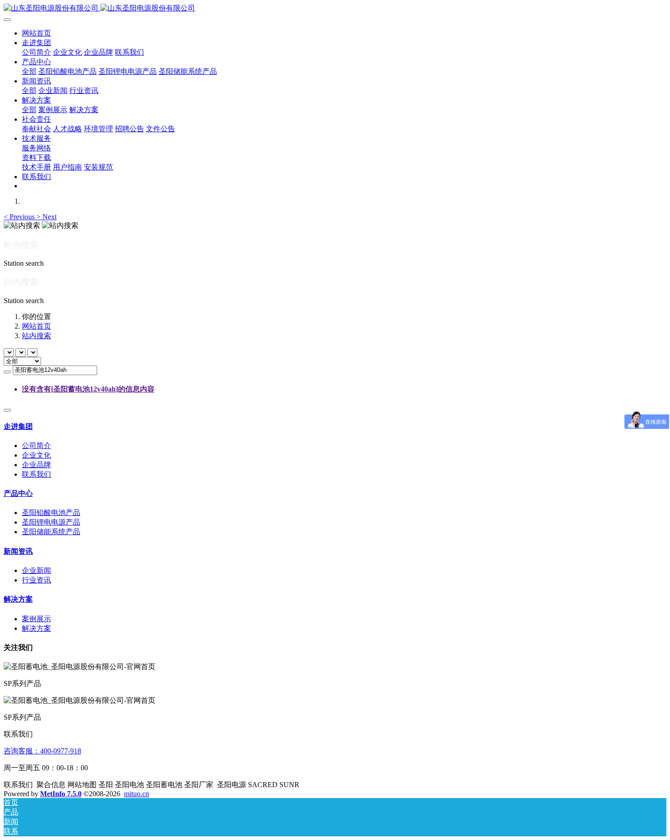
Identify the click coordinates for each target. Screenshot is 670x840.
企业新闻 (36, 570)
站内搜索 (36, 336)
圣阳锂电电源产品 (51, 522)
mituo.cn (136, 794)
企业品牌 (36, 465)
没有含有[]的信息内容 (88, 389)
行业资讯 (36, 580)
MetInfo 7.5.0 (61, 794)
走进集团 (18, 426)
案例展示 (36, 619)
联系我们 (36, 474)
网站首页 (36, 33)
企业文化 (36, 455)
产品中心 (18, 493)
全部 (29, 71)
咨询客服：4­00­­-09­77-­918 (42, 751)
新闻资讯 (18, 551)
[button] (20, 217)
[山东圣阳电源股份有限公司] (335, 8)
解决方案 (18, 599)
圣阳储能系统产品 (51, 532)
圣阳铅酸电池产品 (51, 512)
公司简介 (36, 445)
